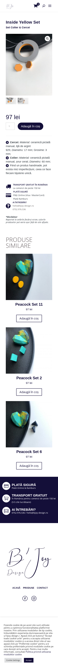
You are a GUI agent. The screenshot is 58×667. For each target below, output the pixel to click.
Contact (42, 588)
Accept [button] (29, 660)
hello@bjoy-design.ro (23, 205)
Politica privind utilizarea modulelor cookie (27, 653)
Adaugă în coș (30, 126)
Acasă (16, 588)
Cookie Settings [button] (13, 660)
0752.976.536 (19, 209)
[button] (47, 38)
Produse (28, 588)
